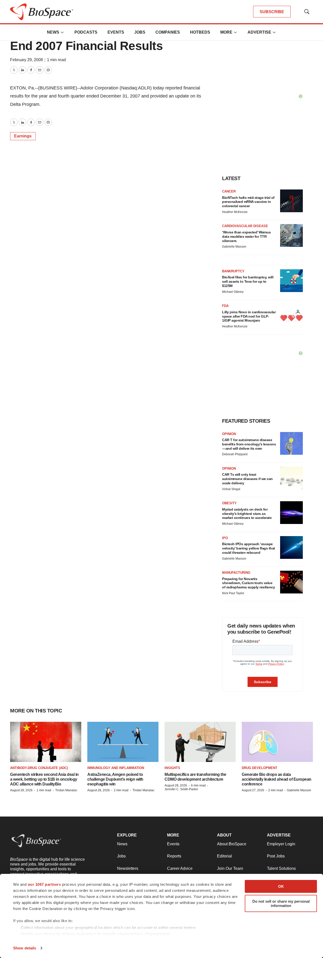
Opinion (229, 434)
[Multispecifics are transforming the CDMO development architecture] (200, 742)
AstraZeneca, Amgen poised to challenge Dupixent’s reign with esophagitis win (115, 779)
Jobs (139, 32)
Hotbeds (200, 32)
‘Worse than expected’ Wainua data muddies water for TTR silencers (246, 236)
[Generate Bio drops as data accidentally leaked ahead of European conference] (277, 742)
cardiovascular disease (245, 226)
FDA (225, 306)
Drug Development (259, 768)
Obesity (229, 503)
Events (115, 32)
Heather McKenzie (235, 212)
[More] (62, 32)
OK (281, 886)
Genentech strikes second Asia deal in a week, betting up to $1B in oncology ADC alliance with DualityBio (44, 779)
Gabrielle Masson (234, 246)
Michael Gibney (233, 292)
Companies (167, 32)
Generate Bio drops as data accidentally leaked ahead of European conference (276, 779)
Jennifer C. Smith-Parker (181, 789)
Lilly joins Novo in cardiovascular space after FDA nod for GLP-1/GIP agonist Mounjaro (249, 316)
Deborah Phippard (235, 454)
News (53, 32)
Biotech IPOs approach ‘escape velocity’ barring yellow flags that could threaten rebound (248, 548)
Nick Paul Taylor (233, 593)
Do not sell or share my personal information (281, 903)
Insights (172, 768)
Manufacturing (236, 572)
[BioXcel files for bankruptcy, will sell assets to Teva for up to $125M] (291, 280)
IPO (225, 538)
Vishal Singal (231, 489)
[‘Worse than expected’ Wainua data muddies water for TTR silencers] (291, 235)
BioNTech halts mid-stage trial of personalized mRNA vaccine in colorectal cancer (248, 202)
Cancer (229, 191)
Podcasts (85, 32)
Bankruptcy (233, 271)
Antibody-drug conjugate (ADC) (39, 768)
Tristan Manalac (66, 790)
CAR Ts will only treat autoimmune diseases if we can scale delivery (247, 478)
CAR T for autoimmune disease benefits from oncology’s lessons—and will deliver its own (249, 444)
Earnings (23, 136)
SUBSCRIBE (272, 12)
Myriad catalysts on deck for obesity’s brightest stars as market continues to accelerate (247, 513)
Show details (24, 948)
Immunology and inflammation (115, 768)
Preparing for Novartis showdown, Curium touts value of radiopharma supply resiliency (248, 583)
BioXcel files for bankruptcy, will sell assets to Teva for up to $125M (247, 281)
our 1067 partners (44, 884)
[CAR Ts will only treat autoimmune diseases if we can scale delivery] (291, 478)
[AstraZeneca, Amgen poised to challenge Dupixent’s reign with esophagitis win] (122, 742)
